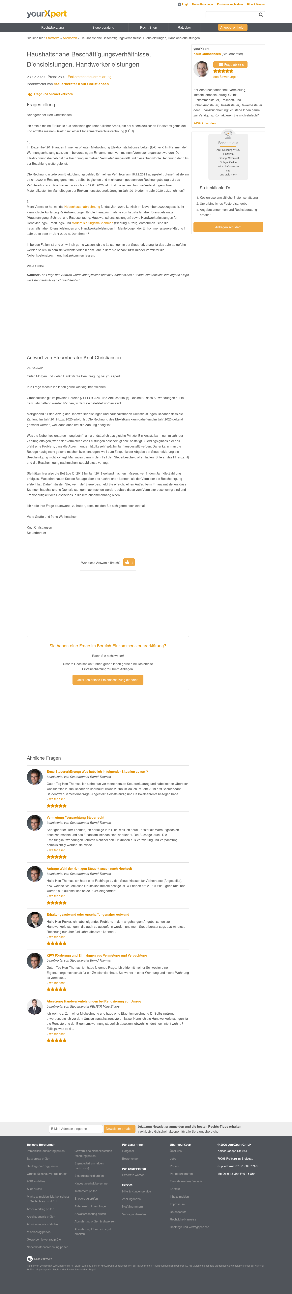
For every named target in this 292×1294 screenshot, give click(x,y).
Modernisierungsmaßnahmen (92, 223)
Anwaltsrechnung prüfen (90, 1214)
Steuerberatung (103, 27)
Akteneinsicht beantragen (90, 1206)
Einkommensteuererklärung (89, 76)
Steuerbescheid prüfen (89, 1175)
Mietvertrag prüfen (38, 1232)
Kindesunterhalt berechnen (91, 1183)
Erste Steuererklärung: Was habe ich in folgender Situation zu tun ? (97, 771)
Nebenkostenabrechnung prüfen (47, 1247)
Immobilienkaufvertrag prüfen (46, 1151)
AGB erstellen (36, 1181)
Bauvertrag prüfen (38, 1158)
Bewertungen (130, 1158)
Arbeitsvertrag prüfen (40, 1209)
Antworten (70, 38)
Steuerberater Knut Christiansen (81, 83)
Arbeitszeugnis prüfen (41, 1216)
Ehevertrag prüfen (86, 1198)
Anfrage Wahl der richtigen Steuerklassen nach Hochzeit (89, 868)
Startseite (52, 38)
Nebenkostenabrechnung (82, 206)
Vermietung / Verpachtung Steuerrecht (75, 817)
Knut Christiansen (207, 53)
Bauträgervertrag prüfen (42, 1166)
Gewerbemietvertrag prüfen (44, 1239)
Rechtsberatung (52, 27)
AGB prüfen (34, 1189)
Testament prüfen (85, 1191)
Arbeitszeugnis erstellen (42, 1224)
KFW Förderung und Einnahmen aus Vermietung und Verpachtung (97, 955)
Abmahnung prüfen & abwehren (94, 1221)
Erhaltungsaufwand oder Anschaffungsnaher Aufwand (88, 914)
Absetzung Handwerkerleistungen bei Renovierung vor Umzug (94, 1001)
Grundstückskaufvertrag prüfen (47, 1173)
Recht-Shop (148, 27)
